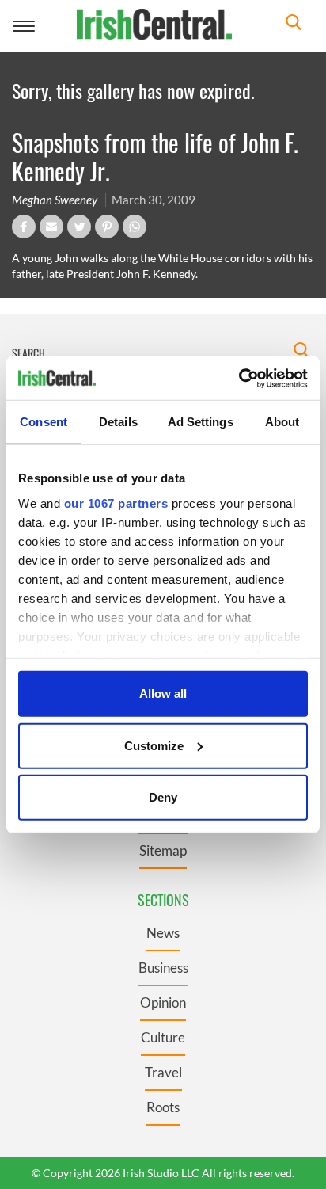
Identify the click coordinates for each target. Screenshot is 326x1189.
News (163, 932)
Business (163, 967)
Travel (163, 1072)
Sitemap (163, 850)
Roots (163, 1107)
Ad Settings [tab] (200, 422)
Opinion (163, 1002)
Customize (154, 745)
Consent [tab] (43, 422)
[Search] (293, 24)
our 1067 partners (116, 502)
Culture (163, 1037)
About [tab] (282, 422)
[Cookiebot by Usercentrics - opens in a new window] (238, 378)
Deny (163, 797)
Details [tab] (118, 422)
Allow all (163, 693)
